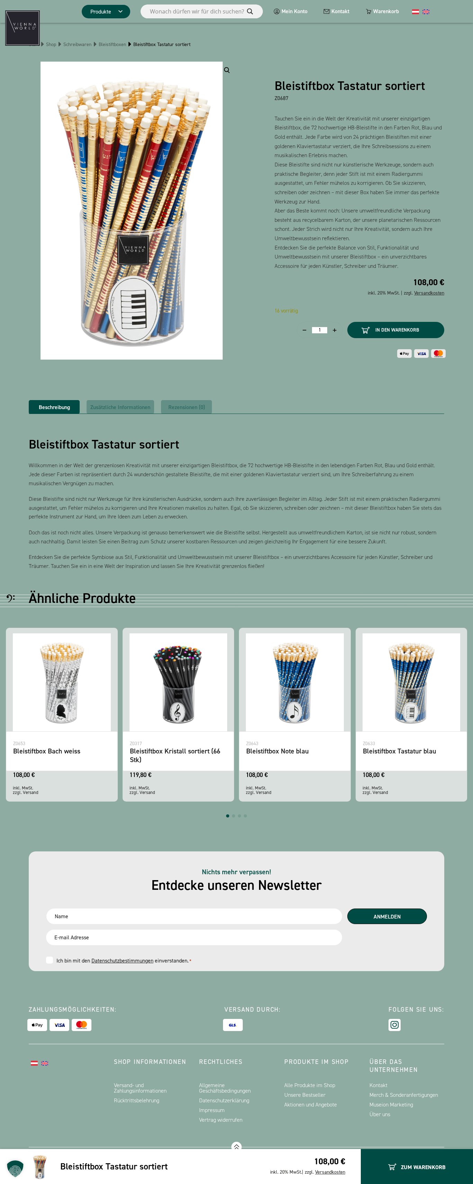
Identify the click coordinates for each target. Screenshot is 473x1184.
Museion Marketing (391, 1104)
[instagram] (395, 1025)
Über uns (379, 1114)
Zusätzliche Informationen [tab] (120, 407)
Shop (51, 44)
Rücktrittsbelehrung (136, 1100)
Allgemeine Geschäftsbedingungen (225, 1088)
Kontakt (340, 11)
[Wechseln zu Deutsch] (415, 11)
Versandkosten (330, 1172)
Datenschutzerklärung (224, 1100)
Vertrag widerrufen (220, 1119)
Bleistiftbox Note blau (173, 751)
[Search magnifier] (250, 11)
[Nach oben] (236, 1147)
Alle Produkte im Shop (309, 1085)
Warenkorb (386, 11)
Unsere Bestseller (304, 1095)
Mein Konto (294, 11)
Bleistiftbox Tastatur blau (295, 751)
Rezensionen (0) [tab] (186, 407)
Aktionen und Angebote (310, 1104)
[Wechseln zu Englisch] (426, 11)
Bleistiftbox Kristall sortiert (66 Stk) (71, 755)
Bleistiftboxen (112, 44)
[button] (227, 815)
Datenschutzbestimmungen (122, 960)
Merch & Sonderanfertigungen (403, 1095)
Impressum (212, 1110)
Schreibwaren (77, 44)
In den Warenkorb (397, 330)
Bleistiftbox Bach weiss (409, 751)
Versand (43, 792)
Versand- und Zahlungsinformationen (140, 1088)
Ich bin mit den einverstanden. (123, 960)
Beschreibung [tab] (54, 407)
